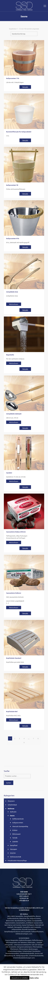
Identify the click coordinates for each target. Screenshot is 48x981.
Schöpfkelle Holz (12, 292)
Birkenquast (16, 834)
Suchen (8, 783)
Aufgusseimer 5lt (12, 185)
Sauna (12, 816)
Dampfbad (13, 845)
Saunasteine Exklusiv (13, 593)
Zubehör (15, 842)
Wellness (11, 808)
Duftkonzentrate (18, 819)
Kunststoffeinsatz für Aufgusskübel (18, 132)
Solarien (13, 853)
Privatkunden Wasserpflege (17, 860)
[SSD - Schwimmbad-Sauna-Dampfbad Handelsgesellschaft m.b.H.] (24, 5)
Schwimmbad (12, 805)
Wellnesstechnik (15, 857)
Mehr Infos (34, 978)
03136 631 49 (24, 898)
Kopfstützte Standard (13, 658)
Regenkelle (10, 355)
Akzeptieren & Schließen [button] (19, 978)
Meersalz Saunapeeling (20, 826)
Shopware (11, 801)
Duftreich (13, 812)
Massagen (13, 849)
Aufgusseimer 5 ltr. (12, 78)
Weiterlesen (13, 304)
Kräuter (14, 830)
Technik (14, 838)
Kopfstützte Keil (11, 711)
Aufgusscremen (17, 823)
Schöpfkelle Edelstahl (13, 414)
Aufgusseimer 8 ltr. (12, 238)
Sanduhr (9, 473)
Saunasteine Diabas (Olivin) (16, 532)
